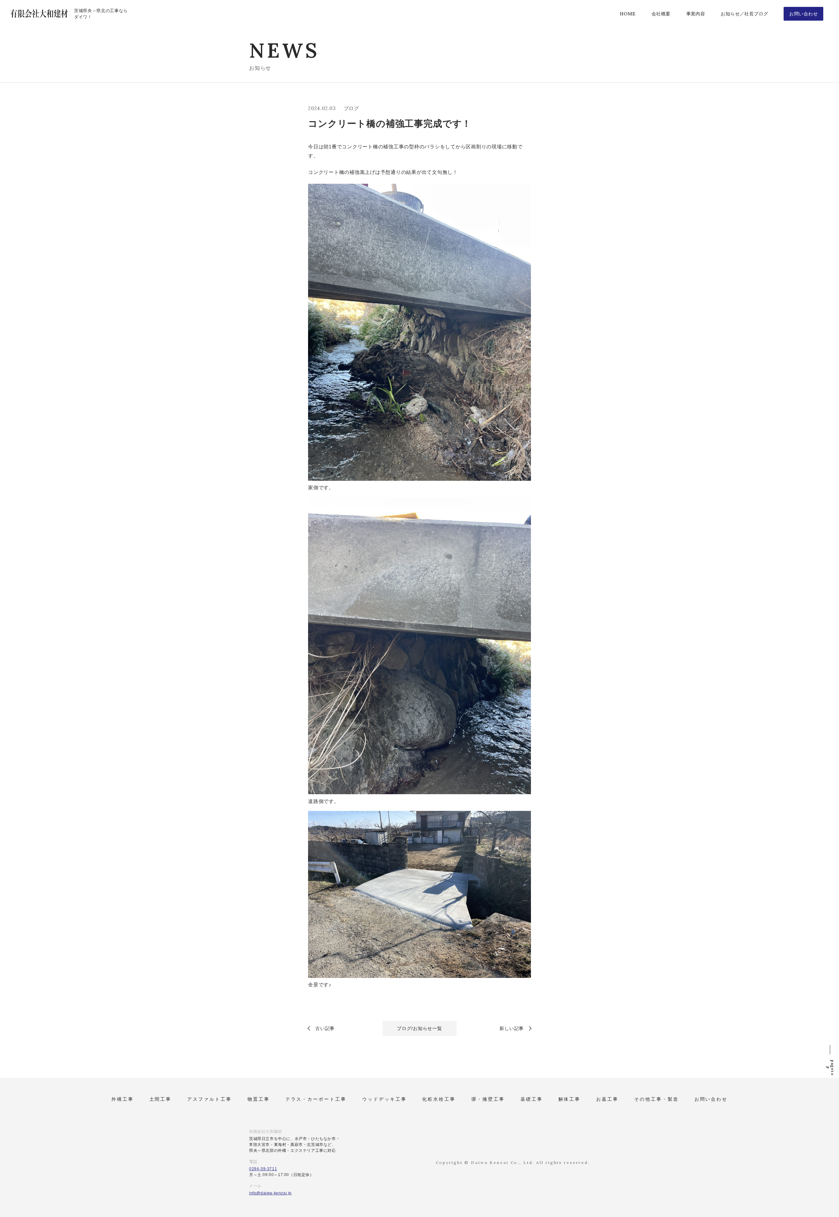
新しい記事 (511, 1028)
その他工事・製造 (656, 1099)
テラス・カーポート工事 (315, 1099)
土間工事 (160, 1099)
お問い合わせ (711, 1099)
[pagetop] (830, 1048)
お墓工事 (607, 1099)
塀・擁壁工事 (488, 1099)
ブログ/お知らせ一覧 (419, 1028)
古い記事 (325, 1028)
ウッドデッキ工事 (384, 1099)
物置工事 (258, 1099)
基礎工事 (531, 1099)
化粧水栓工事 (439, 1099)
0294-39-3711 (263, 1169)
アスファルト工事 (209, 1099)
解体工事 (569, 1099)
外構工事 (122, 1099)
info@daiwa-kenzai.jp (270, 1193)
